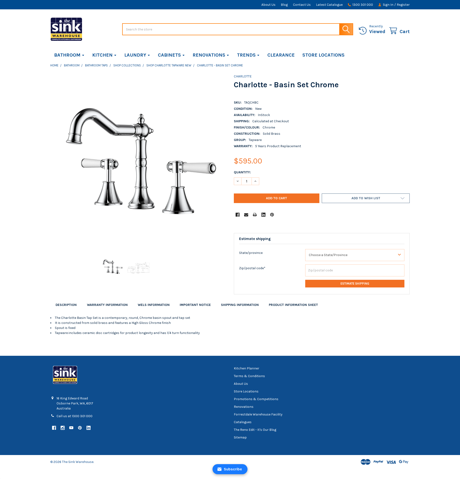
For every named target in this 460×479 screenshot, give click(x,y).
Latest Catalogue (329, 5)
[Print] (255, 214)
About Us (268, 5)
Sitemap (240, 437)
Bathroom (67, 55)
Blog (284, 5)
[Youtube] (71, 428)
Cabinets (169, 55)
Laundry (135, 55)
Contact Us (302, 5)
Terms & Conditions (249, 376)
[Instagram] (62, 428)
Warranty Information (107, 305)
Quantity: (242, 172)
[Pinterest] (272, 214)
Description (66, 305)
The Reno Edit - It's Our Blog (255, 430)
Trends (246, 55)
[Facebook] (237, 214)
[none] (138, 162)
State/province (251, 253)
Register (403, 5)
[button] (366, 198)
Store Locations (323, 55)
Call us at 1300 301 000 (74, 416)
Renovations (209, 55)
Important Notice (195, 305)
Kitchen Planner (246, 368)
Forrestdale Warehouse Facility (258, 414)
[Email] (246, 214)
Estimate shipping (354, 283)
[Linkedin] (263, 214)
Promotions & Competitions (256, 399)
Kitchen (102, 55)
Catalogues (243, 422)
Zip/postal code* (252, 268)
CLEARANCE (281, 55)
